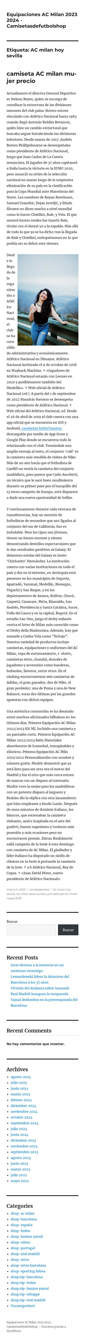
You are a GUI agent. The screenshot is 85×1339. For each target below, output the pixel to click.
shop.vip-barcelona (27, 1277)
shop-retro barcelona (28, 1265)
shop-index (20, 1231)
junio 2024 (19, 1135)
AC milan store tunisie (31, 893)
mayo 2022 (20, 1181)
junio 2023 (19, 1163)
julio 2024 (19, 1129)
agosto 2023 (21, 1158)
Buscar (12, 921)
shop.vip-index (23, 1283)
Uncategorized (39, 889)
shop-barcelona (24, 1219)
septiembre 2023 (24, 1152)
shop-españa (21, 1225)
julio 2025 (19, 1083)
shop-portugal (23, 1248)
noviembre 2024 (24, 1111)
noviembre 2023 (24, 1146)
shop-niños (20, 1242)
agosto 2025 (21, 1077)
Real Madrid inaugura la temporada (39, 994)
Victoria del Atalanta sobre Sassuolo (40, 988)
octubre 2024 (21, 1117)
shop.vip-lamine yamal (30, 1288)
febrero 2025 (21, 1100)
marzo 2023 (20, 1169)
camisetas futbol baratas (42, 428)
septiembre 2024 (24, 1123)
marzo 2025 (20, 1094)
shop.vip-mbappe (25, 1294)
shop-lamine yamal (27, 1236)
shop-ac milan (23, 1213)
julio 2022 (19, 1175)
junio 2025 (19, 1088)
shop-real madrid (25, 1254)
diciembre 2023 (23, 1140)
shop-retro (20, 1260)
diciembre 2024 (23, 1106)
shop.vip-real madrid (28, 1300)
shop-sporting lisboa (28, 1271)
